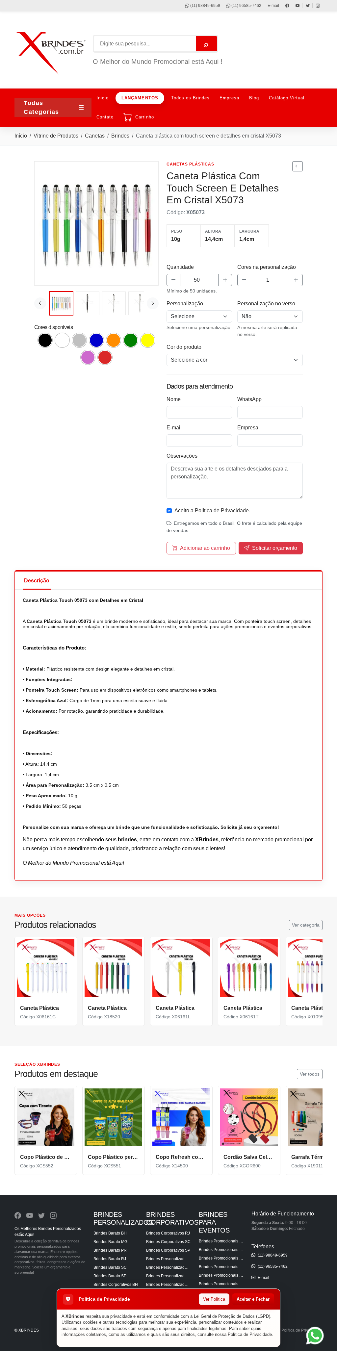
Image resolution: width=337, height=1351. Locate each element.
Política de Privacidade (250, 1334)
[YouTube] (294, 6)
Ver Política (214, 1299)
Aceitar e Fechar (253, 1299)
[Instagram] (315, 6)
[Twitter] (304, 6)
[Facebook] (284, 6)
